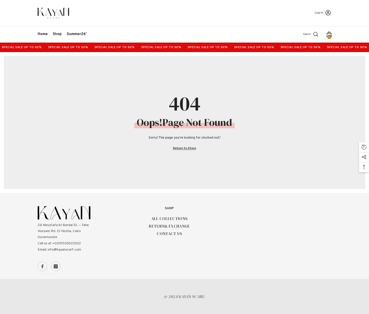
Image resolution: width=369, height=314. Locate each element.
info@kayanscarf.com (64, 250)
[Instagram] (55, 266)
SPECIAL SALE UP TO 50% (65, 47)
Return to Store (184, 148)
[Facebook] (42, 266)
